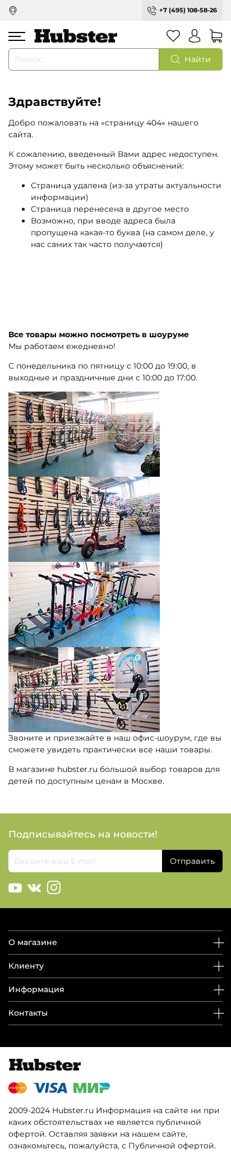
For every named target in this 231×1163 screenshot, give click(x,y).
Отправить (192, 861)
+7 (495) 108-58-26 (188, 10)
